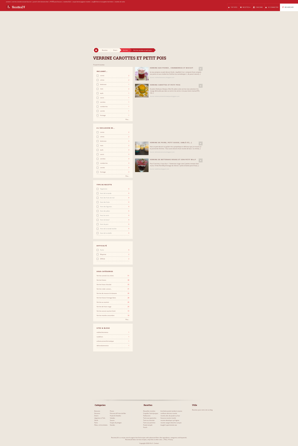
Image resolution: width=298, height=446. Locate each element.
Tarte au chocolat (148, 420)
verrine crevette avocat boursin (21, 2)
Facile (114, 250)
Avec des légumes (114, 207)
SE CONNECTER (273, 7)
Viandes (112, 425)
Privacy (170, 440)
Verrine (125, 50)
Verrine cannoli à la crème (113, 276)
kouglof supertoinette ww (169, 425)
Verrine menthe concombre (113, 315)
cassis (114, 98)
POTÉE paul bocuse (56, 2)
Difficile (114, 259)
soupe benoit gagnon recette (81, 2)
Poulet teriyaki (147, 425)
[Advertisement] (149, 27)
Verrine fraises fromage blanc (113, 298)
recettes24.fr (67, 2)
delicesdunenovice (113, 346)
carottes (114, 102)
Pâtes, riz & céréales (101, 425)
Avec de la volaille (114, 233)
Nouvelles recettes (149, 411)
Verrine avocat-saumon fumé (113, 311)
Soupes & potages (116, 423)
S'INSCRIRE (259, 7)
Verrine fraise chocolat (113, 284)
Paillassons (146, 416)
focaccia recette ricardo (168, 418)
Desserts (97, 413)
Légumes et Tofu (99, 418)
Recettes (105, 50)
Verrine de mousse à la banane (113, 293)
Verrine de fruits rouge (113, 307)
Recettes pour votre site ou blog (202, 410)
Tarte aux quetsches (149, 418)
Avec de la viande (114, 193)
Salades (112, 418)
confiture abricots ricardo (169, 413)
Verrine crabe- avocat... (113, 289)
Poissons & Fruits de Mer (118, 413)
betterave (114, 84)
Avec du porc (114, 224)
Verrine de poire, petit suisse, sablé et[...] (171, 143)
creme (114, 76)
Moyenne (114, 254)
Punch (145, 427)
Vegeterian (114, 189)
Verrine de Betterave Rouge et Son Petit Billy (173, 160)
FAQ (165, 440)
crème (114, 80)
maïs (114, 89)
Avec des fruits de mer (114, 198)
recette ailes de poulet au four (170, 416)
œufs (114, 93)
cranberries (114, 106)
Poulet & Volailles (115, 416)
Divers (115, 50)
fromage (114, 115)
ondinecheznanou (113, 332)
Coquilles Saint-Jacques (150, 413)
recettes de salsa (120, 2)
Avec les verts (114, 215)
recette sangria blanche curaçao (171, 423)
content (8, 2)
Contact (156, 443)
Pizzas (112, 411)
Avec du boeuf (114, 220)
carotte (114, 111)
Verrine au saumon (113, 302)
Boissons (97, 411)
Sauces (112, 420)
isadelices (113, 337)
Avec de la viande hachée (114, 229)
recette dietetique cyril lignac (170, 420)
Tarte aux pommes (149, 423)
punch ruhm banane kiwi (40, 2)
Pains (96, 423)
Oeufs (96, 420)
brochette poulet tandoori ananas (171, 411)
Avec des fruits (114, 202)
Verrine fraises (113, 280)
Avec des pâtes (114, 211)
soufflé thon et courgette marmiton (102, 2)
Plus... (127, 119)
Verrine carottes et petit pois (142, 50)
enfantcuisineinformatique (113, 341)
